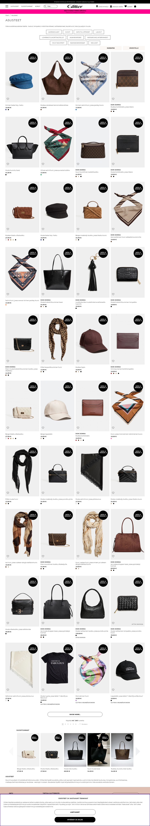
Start (7, 15)
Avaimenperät (75, 37)
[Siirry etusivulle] (75, 6)
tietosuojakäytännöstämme (24, 806)
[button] (117, 6)
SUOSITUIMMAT (27, 6)
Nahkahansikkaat (77, 43)
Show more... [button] (75, 714)
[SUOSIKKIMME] (134, 48)
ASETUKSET (75, 812)
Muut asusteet (58, 43)
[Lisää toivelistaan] (7, 99)
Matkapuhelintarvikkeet (97, 37)
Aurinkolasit (53, 32)
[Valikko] (7, 6)
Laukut (99, 32)
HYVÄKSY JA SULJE (75, 820)
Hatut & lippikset (83, 32)
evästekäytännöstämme (44, 806)
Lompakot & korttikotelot (53, 37)
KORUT (37, 6)
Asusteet (14, 15)
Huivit (67, 32)
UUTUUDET (15, 6)
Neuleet (94, 43)
